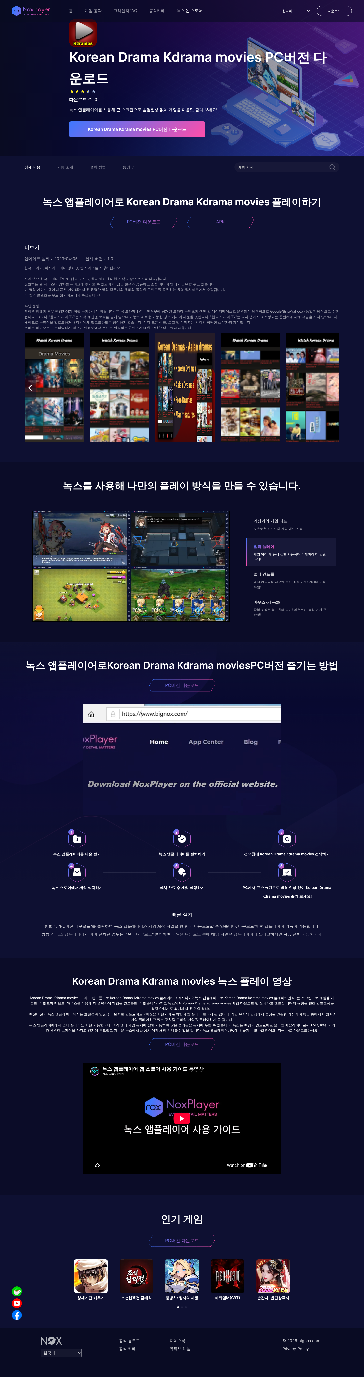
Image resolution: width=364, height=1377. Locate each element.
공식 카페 (127, 1348)
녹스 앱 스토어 (190, 11)
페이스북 (177, 1340)
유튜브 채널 (180, 1348)
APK (220, 221)
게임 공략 (93, 11)
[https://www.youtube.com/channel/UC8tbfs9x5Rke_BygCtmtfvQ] (17, 1303)
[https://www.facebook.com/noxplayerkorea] (17, 1315)
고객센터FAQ (125, 11)
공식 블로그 (129, 1340)
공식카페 (157, 11)
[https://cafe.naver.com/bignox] (17, 1291)
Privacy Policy (295, 1348)
